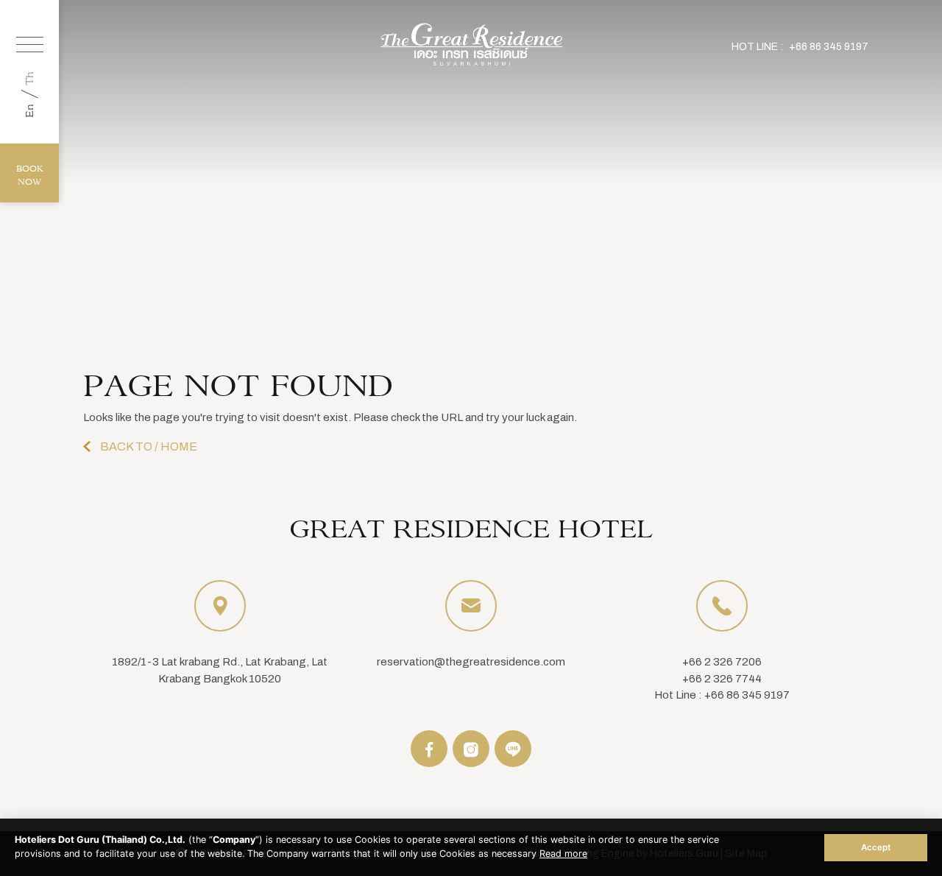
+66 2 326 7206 (722, 662)
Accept (875, 847)
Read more (563, 853)
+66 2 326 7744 (722, 679)
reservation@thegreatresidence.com (471, 662)
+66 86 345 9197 (828, 46)
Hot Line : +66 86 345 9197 (722, 695)
